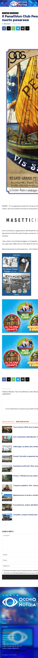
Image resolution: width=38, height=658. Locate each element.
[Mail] (10, 595)
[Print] (23, 28)
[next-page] (6, 524)
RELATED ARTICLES (8, 421)
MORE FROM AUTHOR (22, 421)
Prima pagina (6, 471)
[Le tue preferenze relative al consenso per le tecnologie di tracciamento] (2, 493)
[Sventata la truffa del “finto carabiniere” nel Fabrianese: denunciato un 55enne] (7, 468)
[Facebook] (4, 28)
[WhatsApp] (13, 28)
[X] (9, 28)
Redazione (7, 24)
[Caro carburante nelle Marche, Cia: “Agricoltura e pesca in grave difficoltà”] (7, 439)
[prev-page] (3, 524)
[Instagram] (7, 595)
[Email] (27, 28)
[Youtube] (17, 595)
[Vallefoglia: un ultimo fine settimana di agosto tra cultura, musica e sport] (7, 448)
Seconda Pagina (7, 442)
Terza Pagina (11, 10)
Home (4, 10)
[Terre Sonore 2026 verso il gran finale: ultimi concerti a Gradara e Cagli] (7, 429)
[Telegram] (18, 28)
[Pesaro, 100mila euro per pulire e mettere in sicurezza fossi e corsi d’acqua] (7, 478)
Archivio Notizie (14, 13)
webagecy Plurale (9, 655)
